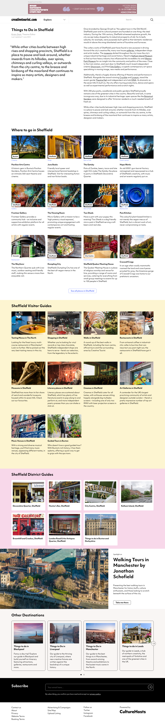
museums (108, 53)
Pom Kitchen (125, 213)
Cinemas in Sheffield (93, 388)
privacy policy (95, 694)
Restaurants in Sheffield (131, 337)
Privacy (14, 713)
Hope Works (125, 164)
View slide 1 (81, 674)
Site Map (52, 710)
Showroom (95, 66)
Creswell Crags (127, 262)
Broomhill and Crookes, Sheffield (28, 538)
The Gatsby (89, 164)
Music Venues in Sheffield (23, 441)
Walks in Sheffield (92, 337)
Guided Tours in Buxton (58, 441)
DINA (133, 80)
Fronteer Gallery (19, 213)
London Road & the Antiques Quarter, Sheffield (62, 539)
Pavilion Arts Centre (20, 164)
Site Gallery (115, 66)
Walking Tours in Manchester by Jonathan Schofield (131, 568)
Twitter (87, 710)
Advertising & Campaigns (59, 707)
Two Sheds (88, 213)
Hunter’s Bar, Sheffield (59, 506)
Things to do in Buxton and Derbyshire (97, 539)
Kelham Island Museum (141, 55)
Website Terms (18, 716)
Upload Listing (54, 713)
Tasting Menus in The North (23, 337)
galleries (130, 50)
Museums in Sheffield (21, 388)
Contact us (16, 707)
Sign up (150, 687)
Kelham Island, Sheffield (132, 506)
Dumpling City (54, 264)
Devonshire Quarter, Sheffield (26, 506)
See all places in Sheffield (82, 291)
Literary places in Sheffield (60, 388)
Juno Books (53, 164)
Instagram (88, 713)
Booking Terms (18, 719)
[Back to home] (24, 20)
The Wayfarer (17, 264)
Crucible (123, 77)
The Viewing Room (56, 213)
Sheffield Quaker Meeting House (99, 264)
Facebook (88, 716)
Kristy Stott (16, 34)
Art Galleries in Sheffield (131, 388)
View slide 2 (84, 674)
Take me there (122, 602)
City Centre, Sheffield (95, 506)
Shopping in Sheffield (57, 337)
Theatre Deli (101, 80)
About (14, 710)
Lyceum (135, 77)
